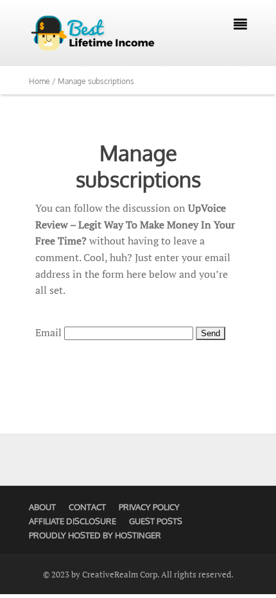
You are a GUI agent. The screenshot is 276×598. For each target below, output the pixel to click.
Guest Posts (155, 521)
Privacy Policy (149, 507)
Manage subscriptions (138, 165)
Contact (87, 507)
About (42, 507)
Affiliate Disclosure (72, 521)
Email (48, 332)
